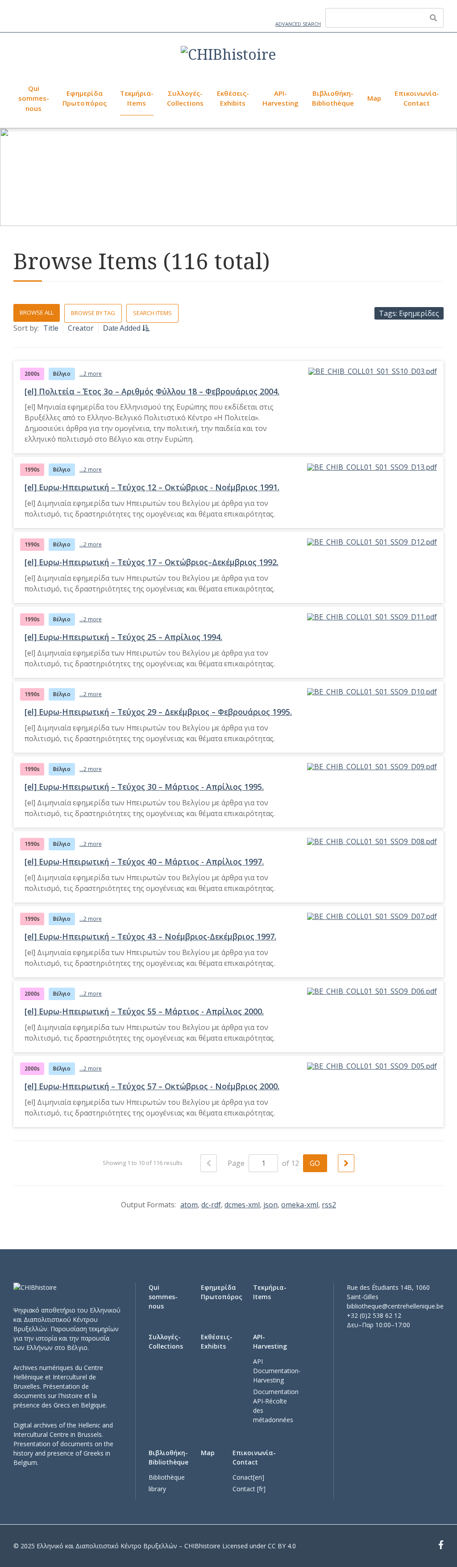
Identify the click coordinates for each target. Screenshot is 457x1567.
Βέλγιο (62, 373)
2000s (32, 373)
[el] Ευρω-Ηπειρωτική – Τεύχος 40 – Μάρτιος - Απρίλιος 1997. (144, 861)
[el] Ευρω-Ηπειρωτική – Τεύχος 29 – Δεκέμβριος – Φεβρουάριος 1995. (158, 711)
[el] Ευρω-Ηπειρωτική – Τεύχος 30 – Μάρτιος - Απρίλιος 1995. (144, 786)
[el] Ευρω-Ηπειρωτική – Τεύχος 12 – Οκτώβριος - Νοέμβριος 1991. (152, 487)
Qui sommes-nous (33, 98)
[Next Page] (346, 1163)
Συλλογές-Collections (185, 98)
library (157, 1489)
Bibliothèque (167, 1477)
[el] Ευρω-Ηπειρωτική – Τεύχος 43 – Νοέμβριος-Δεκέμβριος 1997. (150, 936)
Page (237, 1163)
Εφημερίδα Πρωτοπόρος (84, 98)
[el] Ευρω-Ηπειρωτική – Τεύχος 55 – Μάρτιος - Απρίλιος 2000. (144, 1011)
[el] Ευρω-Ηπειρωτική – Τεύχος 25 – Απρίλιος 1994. (123, 637)
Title (50, 328)
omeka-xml (299, 1205)
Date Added (122, 328)
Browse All (37, 312)
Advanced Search (298, 24)
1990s (32, 469)
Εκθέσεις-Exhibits (233, 98)
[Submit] (433, 18)
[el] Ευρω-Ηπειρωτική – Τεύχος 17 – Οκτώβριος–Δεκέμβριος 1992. (151, 562)
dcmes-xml (242, 1205)
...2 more (90, 373)
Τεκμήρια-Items (137, 98)
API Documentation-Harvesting (277, 1370)
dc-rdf (211, 1205)
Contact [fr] (249, 1489)
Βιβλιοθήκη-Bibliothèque (333, 98)
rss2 (329, 1205)
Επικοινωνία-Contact (417, 98)
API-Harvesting (280, 98)
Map (374, 98)
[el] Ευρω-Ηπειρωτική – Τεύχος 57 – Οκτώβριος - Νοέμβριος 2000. (152, 1086)
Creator (81, 328)
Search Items (152, 313)
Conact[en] (248, 1477)
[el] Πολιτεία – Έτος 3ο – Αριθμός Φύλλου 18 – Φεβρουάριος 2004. (152, 391)
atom (189, 1205)
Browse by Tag (93, 313)
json (270, 1205)
